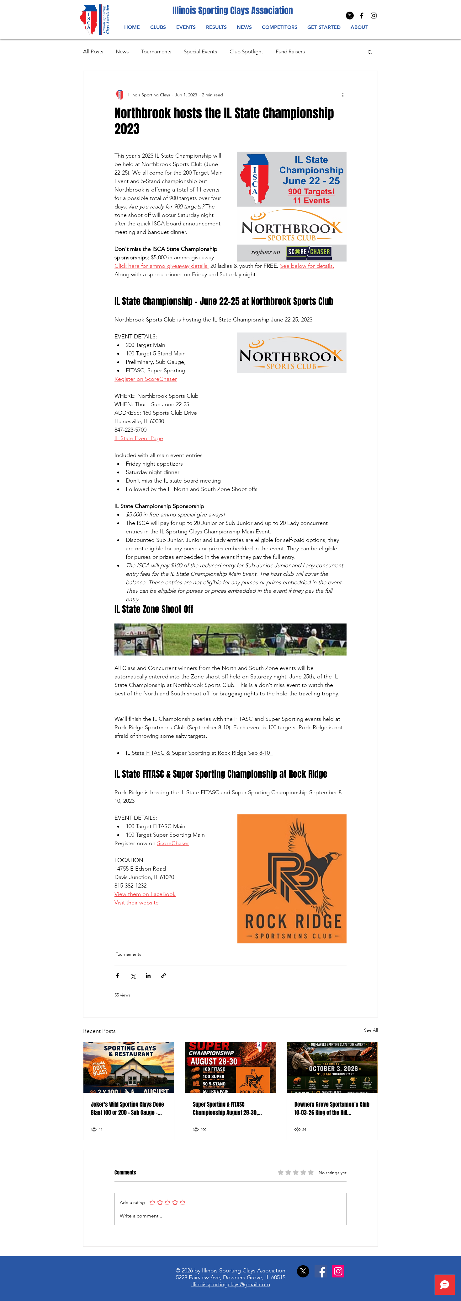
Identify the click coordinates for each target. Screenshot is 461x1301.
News (122, 51)
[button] (186, 27)
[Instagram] (374, 15)
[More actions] (343, 95)
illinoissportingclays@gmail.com (230, 1284)
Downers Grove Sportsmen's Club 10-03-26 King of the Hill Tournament (331, 1108)
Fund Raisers (290, 51)
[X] (350, 15)
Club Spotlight (246, 51)
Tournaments (156, 51)
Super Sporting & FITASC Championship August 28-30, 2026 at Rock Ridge (225, 1108)
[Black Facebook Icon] (362, 15)
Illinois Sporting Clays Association (232, 10)
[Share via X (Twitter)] (133, 976)
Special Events (200, 51)
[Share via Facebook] (117, 976)
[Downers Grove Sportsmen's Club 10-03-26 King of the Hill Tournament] (332, 1067)
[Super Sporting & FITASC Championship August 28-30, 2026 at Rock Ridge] (230, 1067)
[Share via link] (164, 976)
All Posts (93, 51)
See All (371, 1030)
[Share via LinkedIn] (148, 976)
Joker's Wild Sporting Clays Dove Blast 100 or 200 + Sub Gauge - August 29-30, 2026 (127, 1108)
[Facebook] (321, 1271)
